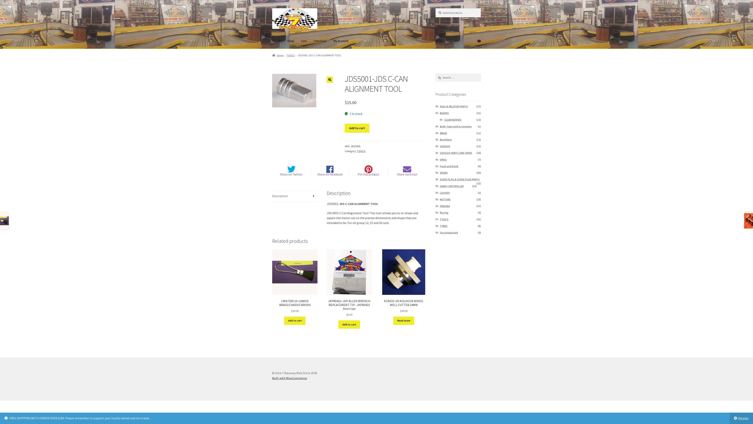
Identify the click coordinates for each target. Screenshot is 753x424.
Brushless (446, 139)
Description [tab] (280, 196)
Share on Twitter (291, 174)
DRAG (443, 159)
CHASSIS (445, 146)
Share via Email (407, 174)
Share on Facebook (329, 174)
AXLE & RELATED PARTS (454, 106)
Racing (444, 212)
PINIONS (445, 206)
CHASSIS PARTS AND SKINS (456, 153)
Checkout (320, 41)
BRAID (443, 133)
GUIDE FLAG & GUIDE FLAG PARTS (460, 179)
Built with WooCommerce (289, 378)
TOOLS (291, 55)
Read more (403, 320)
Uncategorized (449, 232)
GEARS (444, 173)
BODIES (444, 113)
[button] (330, 80)
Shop (290, 41)
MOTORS (445, 199)
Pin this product (368, 174)
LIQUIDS (445, 193)
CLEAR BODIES (452, 120)
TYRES (443, 226)
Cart (304, 41)
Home (276, 41)
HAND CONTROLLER (452, 186)
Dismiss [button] (743, 418)
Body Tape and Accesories (456, 126)
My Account (341, 41)
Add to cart (357, 128)
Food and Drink (449, 166)
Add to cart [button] (295, 320)
